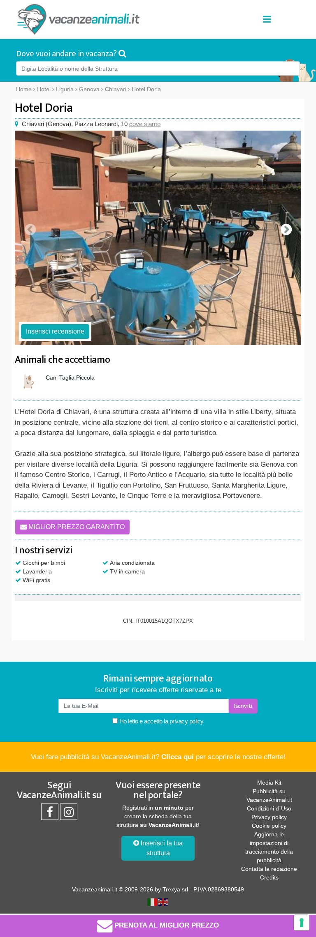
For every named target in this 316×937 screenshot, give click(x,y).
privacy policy (187, 721)
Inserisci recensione (55, 331)
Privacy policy (269, 817)
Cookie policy (269, 825)
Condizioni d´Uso (269, 808)
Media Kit (269, 782)
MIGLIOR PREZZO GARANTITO (76, 526)
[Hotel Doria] (158, 238)
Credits (269, 877)
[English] (163, 901)
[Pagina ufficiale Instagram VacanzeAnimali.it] (68, 814)
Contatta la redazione (269, 869)
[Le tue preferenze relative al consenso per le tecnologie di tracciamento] (301, 922)
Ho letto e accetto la (161, 721)
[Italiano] (152, 901)
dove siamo (144, 123)
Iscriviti (243, 706)
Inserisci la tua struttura (161, 848)
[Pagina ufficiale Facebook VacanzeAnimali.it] (49, 814)
